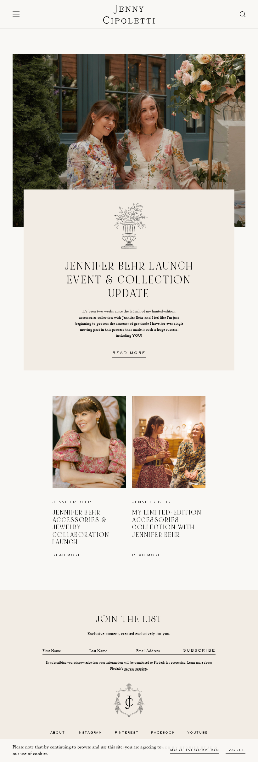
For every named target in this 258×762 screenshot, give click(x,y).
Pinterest (127, 732)
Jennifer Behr (72, 502)
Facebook (163, 732)
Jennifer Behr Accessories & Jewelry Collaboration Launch (81, 527)
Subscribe (199, 651)
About (57, 732)
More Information (194, 750)
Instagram (89, 732)
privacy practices (135, 668)
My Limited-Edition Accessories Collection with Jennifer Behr (166, 524)
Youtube (197, 732)
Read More (129, 353)
